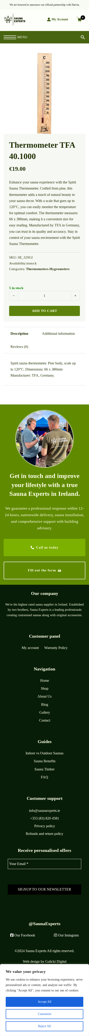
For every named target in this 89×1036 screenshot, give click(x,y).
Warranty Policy (56, 648)
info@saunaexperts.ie (44, 811)
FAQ (44, 777)
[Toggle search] (79, 37)
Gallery (44, 712)
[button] (79, 59)
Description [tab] (19, 333)
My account (30, 648)
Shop (44, 688)
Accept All (44, 1001)
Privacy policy (44, 826)
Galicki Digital (55, 961)
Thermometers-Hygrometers (48, 269)
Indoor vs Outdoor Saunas (44, 753)
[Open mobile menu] (10, 37)
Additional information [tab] (58, 333)
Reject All (44, 1026)
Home (44, 680)
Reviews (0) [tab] (19, 347)
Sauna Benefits (44, 761)
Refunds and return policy (44, 834)
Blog (44, 704)
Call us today (47, 547)
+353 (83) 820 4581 (44, 818)
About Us (44, 696)
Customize (44, 1014)
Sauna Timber (44, 769)
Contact (44, 720)
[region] (44, 1000)
